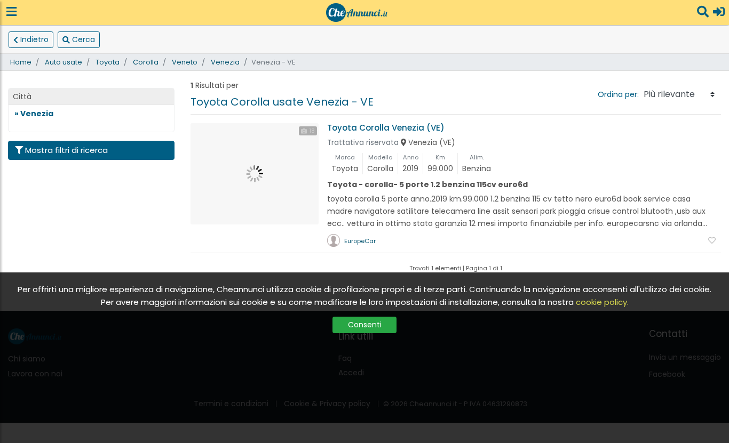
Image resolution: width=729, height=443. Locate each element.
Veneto (184, 62)
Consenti (365, 324)
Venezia (225, 62)
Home (20, 62)
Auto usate (63, 62)
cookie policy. (602, 302)
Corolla (146, 62)
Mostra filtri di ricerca (66, 150)
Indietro (34, 39)
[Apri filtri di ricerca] (703, 12)
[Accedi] (719, 12)
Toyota (108, 62)
